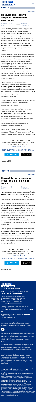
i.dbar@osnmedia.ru (11, 309)
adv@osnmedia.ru (7, 315)
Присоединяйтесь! (18, 147)
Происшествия (23, 292)
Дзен (27, 154)
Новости (5, 8)
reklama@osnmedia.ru (22, 314)
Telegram (13, 154)
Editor (33, 11)
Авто (3, 292)
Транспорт (11, 292)
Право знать (6, 293)
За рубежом (17, 293)
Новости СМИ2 (6, 161)
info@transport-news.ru (13, 303)
